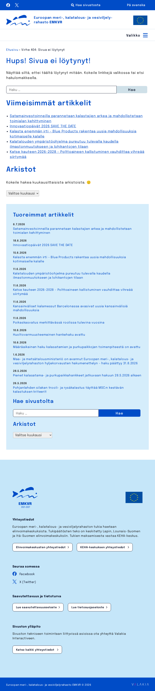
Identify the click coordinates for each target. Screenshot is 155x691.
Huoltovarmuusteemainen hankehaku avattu (49, 334)
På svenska (136, 5)
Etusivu (12, 50)
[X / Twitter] (17, 6)
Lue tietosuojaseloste (87, 607)
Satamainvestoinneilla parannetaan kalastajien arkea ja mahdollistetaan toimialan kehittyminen (72, 231)
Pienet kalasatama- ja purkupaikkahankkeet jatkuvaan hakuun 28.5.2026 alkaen (77, 375)
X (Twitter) (27, 582)
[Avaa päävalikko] (137, 35)
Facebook (27, 574)
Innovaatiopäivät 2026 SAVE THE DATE (43, 126)
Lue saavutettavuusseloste (36, 607)
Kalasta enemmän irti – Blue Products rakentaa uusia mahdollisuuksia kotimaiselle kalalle (69, 259)
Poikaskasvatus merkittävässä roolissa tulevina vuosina (59, 322)
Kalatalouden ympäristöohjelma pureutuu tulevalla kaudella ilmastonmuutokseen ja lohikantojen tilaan (61, 275)
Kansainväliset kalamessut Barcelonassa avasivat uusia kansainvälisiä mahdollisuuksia (70, 308)
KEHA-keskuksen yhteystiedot (103, 547)
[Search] (86, 5)
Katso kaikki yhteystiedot (35, 650)
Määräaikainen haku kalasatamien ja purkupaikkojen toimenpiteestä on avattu (76, 347)
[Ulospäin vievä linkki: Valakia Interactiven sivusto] (140, 684)
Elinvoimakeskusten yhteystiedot (41, 547)
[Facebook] (8, 6)
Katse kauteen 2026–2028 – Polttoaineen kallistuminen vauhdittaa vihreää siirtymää (73, 292)
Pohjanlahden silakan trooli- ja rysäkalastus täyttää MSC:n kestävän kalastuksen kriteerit (68, 390)
